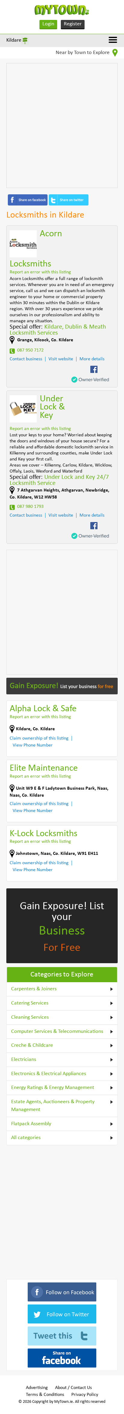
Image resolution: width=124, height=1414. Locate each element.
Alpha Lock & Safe (43, 709)
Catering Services (29, 1003)
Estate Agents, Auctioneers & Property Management (53, 1106)
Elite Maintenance (44, 768)
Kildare (13, 40)
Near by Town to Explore (83, 53)
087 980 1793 (30, 506)
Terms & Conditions (45, 1394)
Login (48, 24)
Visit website (60, 359)
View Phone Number (33, 745)
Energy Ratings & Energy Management (52, 1088)
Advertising (37, 1387)
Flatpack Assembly (31, 1124)
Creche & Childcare (32, 1045)
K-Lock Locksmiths (43, 834)
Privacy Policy (84, 1394)
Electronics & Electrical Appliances (48, 1074)
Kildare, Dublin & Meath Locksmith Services (58, 330)
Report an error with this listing (40, 272)
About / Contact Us (73, 1387)
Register (73, 24)
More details (91, 359)
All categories (26, 1138)
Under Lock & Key (52, 407)
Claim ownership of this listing (39, 738)
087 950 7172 (30, 350)
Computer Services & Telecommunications (57, 1031)
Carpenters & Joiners (34, 989)
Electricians (23, 1059)
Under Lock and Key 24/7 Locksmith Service (59, 480)
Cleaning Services (30, 1017)
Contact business (26, 359)
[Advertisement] (62, 125)
